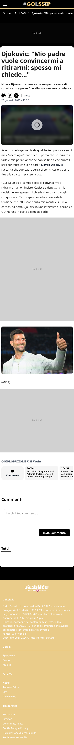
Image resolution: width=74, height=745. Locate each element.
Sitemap (7, 719)
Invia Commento (54, 533)
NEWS (22, 13)
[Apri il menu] (5, 4)
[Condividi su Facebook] (10, 95)
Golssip (7, 13)
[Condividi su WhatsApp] (3, 95)
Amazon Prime (11, 687)
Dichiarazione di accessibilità (19, 732)
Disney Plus (9, 696)
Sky (5, 691)
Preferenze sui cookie (15, 737)
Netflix (6, 682)
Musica (7, 664)
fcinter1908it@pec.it (14, 633)
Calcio (6, 660)
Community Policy (13, 723)
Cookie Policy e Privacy (15, 728)
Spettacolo (9, 655)
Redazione (9, 714)
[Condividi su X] (16, 95)
